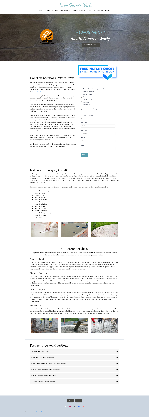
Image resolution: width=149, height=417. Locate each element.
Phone (83, 145)
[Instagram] (70, 406)
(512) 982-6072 (36, 91)
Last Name (84, 130)
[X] (74, 406)
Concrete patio (87, 99)
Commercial (86, 102)
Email (83, 137)
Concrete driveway (88, 97)
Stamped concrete (88, 91)
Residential (86, 104)
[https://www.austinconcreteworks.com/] (40, 37)
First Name (84, 122)
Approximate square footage (89, 109)
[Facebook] (65, 406)
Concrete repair (87, 94)
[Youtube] (83, 406)
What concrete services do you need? (92, 89)
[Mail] (79, 406)
